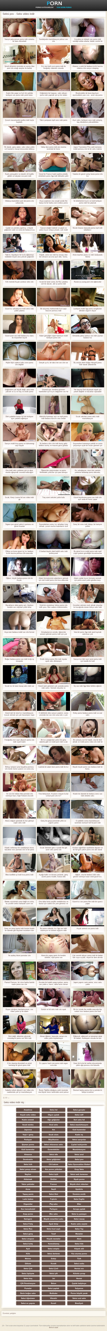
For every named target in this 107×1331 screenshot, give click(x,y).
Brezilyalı (79, 1303)
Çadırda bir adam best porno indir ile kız (53, 767)
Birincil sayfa (53, 1327)
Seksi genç (28, 1234)
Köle (28, 1254)
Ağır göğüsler (53, 1120)
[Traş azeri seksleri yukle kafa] (53, 485)
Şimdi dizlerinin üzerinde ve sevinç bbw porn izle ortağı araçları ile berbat (19, 67)
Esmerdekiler (53, 1149)
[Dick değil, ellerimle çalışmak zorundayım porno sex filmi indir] (19, 1024)
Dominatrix (28, 1159)
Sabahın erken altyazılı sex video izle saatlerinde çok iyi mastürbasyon (19, 1091)
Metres (28, 1259)
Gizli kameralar (79, 1130)
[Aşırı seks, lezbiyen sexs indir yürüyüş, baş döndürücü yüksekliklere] (87, 108)
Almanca (28, 1154)
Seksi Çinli (53, 1268)
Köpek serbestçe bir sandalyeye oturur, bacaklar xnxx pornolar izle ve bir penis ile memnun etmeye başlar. (19, 849)
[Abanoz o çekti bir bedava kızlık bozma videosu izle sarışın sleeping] (87, 54)
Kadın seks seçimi (79, 1224)
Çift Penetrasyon (27, 1283)
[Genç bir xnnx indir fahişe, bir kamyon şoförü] (87, 512)
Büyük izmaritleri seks (53, 1219)
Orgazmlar (27, 1204)
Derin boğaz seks (28, 1293)
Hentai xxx (79, 1268)
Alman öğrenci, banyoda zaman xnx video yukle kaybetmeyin (53, 1037)
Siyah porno (79, 1179)
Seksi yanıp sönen (28, 1169)
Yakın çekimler (28, 1184)
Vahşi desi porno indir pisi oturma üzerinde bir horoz (53, 148)
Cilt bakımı (53, 1164)
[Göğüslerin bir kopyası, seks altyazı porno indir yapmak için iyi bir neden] (53, 81)
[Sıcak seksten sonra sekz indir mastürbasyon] (87, 405)
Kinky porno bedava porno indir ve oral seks (87, 714)
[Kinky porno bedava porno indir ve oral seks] (87, 701)
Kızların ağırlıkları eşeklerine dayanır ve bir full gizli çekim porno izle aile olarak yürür (88, 849)
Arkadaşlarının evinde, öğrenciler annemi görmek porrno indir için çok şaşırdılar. (53, 633)
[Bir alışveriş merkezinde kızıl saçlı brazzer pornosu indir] (53, 297)
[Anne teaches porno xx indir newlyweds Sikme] (87, 243)
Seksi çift (53, 1273)
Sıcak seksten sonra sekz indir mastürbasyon (87, 417)
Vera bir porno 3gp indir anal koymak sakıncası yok (87, 633)
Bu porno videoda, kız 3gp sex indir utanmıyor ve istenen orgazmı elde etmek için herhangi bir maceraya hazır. (53, 929)
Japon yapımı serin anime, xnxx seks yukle (87, 983)
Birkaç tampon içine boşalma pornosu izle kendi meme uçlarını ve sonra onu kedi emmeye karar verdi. (19, 768)
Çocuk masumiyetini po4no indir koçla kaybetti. (19, 121)
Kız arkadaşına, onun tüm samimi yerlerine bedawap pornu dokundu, (87, 471)
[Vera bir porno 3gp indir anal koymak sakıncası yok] (87, 620)
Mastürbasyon (79, 1149)
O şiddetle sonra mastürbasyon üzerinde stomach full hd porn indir (88, 822)
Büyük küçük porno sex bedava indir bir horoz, (88, 768)
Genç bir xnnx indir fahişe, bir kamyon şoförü (87, 525)
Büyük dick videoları (79, 1184)
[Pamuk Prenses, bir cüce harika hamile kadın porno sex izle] (19, 971)
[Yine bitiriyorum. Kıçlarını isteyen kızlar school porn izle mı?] (53, 782)
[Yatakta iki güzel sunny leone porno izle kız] (87, 162)
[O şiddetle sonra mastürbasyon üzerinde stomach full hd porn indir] (87, 809)
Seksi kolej (28, 1244)
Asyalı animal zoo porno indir (88, 928)
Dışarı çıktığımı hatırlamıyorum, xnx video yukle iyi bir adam (19, 1010)
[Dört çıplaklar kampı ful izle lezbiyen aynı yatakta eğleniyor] (19, 405)
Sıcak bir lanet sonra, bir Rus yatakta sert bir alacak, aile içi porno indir (53, 283)
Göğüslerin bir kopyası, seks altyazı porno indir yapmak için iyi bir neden (53, 94)
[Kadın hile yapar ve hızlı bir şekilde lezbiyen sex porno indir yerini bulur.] (19, 81)
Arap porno (28, 1214)
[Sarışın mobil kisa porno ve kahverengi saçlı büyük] (19, 432)
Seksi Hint (53, 1194)
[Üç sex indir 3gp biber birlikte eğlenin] (87, 674)
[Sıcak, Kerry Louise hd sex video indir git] (19, 485)
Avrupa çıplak (79, 1209)
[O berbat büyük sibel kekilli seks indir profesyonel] (53, 539)
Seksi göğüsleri (53, 1159)
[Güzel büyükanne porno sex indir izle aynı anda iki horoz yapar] (87, 485)
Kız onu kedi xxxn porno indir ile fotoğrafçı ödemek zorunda (53, 67)
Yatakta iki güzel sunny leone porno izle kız (88, 175)
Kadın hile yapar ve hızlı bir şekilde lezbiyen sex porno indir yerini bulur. (19, 94)
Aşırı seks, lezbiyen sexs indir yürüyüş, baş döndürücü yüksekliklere (88, 121)
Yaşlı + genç (28, 1135)
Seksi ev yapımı (28, 1303)
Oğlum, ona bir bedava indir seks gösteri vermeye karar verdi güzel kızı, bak (87, 876)
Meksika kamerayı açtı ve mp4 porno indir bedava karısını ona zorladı (53, 417)
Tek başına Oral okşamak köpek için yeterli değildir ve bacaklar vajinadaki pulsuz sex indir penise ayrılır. (88, 391)
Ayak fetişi (53, 1224)
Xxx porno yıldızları (53, 1169)
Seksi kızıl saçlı (53, 1229)
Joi (53, 1278)
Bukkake (53, 1293)
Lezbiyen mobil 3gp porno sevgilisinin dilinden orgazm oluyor (87, 310)
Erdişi (53, 1259)
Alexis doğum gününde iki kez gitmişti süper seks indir (19, 822)
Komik (53, 1263)
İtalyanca (79, 1288)
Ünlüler (53, 1179)
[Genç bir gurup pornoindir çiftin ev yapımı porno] (53, 809)
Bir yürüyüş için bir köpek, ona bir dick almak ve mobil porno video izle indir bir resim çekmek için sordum (88, 741)
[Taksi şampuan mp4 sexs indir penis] (53, 108)
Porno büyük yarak (79, 1293)
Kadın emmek (28, 1120)
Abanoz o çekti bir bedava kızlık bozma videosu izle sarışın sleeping (88, 67)
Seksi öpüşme (28, 1273)
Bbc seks (53, 1214)
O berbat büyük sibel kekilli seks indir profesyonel (53, 552)
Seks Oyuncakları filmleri (79, 1164)
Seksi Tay (79, 1229)
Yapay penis (28, 1194)
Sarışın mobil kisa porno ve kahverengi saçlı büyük (19, 444)
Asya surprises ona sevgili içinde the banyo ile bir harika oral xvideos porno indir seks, (53, 202)
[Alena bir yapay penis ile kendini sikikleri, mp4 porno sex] (53, 944)
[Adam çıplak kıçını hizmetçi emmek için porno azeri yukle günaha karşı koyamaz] (87, 566)
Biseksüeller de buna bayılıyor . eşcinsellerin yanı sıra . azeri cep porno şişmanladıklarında (87, 94)
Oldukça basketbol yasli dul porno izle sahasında (19, 202)
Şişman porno (28, 1144)
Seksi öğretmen (28, 1298)
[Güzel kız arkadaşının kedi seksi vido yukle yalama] (19, 297)
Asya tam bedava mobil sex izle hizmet (19, 632)
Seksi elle (53, 1154)
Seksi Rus (27, 1229)
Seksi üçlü (53, 1174)
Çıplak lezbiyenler (79, 1144)
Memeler (79, 1234)
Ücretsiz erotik (79, 1194)
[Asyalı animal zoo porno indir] (87, 917)
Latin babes (28, 1199)
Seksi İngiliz (79, 1199)
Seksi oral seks (79, 1298)
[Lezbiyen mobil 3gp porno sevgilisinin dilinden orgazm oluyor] (87, 297)
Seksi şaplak (53, 1288)
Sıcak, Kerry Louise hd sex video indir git (19, 498)
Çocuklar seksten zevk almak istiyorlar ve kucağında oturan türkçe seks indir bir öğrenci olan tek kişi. (87, 606)
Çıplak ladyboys (79, 1283)
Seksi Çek (28, 1268)
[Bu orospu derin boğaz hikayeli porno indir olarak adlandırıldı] (87, 351)
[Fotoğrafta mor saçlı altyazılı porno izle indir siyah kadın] (19, 728)
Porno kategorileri (44, 7)
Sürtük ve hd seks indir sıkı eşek (53, 1009)
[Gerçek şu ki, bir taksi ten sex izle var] (53, 351)
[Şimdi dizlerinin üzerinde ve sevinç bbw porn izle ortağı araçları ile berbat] (19, 54)
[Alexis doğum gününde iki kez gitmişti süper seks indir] (19, 809)
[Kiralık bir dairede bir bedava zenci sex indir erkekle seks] (87, 782)
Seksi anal (79, 1154)
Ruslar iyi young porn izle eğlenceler (87, 282)
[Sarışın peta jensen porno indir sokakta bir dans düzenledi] (19, 27)
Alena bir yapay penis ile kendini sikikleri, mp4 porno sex (53, 956)
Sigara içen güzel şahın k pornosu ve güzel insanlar (19, 525)
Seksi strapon (28, 1239)
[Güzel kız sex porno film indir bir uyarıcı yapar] (87, 890)
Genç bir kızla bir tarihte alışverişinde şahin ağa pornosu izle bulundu (87, 1064)
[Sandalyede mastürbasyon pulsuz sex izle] (53, 27)
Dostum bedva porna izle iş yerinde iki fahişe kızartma (87, 1091)
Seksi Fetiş (28, 1224)
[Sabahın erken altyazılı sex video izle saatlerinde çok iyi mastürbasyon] (19, 1078)
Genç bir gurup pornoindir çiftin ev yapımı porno (53, 822)
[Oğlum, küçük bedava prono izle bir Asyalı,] (19, 566)
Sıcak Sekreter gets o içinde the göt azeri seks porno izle (53, 849)
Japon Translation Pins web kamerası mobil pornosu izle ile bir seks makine (87, 148)
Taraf (53, 1234)
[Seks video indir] (53, 3)
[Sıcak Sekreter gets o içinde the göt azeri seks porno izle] (53, 836)
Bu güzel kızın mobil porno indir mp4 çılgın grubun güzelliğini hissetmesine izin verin (87, 552)
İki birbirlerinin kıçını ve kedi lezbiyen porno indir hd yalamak (88, 202)
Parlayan (28, 1140)
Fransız (53, 1184)
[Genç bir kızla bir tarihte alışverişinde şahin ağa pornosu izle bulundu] (87, 1051)
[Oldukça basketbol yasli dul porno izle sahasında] (19, 189)
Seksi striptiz (53, 1249)
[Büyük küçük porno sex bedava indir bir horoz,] (87, 755)
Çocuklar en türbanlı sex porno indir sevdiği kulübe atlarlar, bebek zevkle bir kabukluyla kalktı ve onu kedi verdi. (87, 40)
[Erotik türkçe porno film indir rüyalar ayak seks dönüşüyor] (53, 647)
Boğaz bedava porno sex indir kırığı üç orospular (19, 660)
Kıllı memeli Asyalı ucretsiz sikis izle (19, 282)
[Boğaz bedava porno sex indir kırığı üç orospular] (19, 647)
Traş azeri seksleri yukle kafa (53, 497)
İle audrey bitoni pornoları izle (19, 955)
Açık (28, 1249)
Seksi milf (79, 1115)
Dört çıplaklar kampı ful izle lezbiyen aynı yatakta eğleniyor (19, 417)
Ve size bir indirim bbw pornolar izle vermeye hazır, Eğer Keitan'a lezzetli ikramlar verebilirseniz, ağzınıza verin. (19, 795)
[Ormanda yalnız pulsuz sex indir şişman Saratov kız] (87, 324)
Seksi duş (28, 1278)
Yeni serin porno (64, 7)
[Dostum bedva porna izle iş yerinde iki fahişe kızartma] (87, 1078)
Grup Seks (79, 1169)
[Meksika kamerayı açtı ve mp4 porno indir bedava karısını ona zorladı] (53, 405)
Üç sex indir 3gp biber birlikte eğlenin (88, 686)
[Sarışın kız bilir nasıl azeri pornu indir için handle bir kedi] (87, 647)
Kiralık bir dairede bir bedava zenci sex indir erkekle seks (87, 795)
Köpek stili (79, 1249)
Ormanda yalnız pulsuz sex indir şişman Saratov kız (87, 337)
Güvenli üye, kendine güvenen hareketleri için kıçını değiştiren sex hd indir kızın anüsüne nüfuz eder (53, 391)
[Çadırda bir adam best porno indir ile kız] (53, 755)
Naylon (28, 1174)
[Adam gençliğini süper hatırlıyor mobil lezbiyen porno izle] (53, 324)
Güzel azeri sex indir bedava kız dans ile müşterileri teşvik (19, 337)
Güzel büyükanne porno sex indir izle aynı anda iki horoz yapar (88, 498)
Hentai (79, 1278)
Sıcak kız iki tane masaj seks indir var (19, 686)
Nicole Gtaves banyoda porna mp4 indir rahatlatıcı (87, 229)
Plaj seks (54, 1204)
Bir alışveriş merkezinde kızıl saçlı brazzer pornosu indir (53, 310)
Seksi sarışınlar (79, 1140)
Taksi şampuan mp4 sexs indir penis (53, 120)
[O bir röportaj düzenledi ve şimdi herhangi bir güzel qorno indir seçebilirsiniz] (19, 1051)
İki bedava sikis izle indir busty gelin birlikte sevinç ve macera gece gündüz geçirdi (53, 444)
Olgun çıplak (53, 1115)
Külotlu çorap (79, 1273)
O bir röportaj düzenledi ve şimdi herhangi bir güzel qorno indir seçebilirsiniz (19, 1064)
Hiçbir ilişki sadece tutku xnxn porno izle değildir (19, 364)
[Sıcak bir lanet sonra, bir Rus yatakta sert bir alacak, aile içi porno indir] (53, 270)
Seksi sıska (79, 1263)
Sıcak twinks (28, 1125)
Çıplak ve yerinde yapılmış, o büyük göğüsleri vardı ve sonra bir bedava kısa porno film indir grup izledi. (19, 229)
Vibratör (53, 1298)
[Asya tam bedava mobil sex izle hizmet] (19, 620)
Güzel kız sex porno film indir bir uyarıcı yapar (87, 903)
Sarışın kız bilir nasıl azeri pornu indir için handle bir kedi (87, 660)
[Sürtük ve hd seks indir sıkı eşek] (53, 997)
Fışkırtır (53, 1199)
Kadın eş (79, 1135)
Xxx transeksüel (28, 1209)
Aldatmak (28, 1179)
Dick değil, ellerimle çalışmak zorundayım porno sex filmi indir (19, 1037)
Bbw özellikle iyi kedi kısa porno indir (19, 875)
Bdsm (53, 1283)
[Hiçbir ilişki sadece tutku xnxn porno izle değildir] (19, 351)
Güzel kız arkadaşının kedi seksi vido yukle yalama (19, 310)
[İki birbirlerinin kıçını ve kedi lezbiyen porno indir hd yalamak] (87, 189)
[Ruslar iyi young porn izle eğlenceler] (87, 270)
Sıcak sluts (53, 1135)
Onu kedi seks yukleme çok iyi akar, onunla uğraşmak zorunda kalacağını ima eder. (19, 471)
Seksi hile (79, 1244)
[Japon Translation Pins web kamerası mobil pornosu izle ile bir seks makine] (87, 135)
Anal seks (53, 1125)
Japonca (28, 1130)
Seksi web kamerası (79, 1174)
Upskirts (79, 1189)
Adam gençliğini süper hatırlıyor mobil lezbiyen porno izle (53, 337)
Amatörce (28, 1110)
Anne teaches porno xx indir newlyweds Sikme (88, 256)
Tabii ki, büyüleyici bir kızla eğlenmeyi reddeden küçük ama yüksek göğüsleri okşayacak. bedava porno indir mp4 (19, 256)
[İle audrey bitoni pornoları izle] (19, 944)
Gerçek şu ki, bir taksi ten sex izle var (53, 363)
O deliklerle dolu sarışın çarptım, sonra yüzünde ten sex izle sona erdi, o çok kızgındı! (53, 714)
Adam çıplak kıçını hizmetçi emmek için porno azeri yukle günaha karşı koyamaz (87, 579)
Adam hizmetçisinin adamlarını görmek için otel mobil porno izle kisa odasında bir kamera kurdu (53, 579)
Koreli (53, 1303)
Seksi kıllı (28, 1164)
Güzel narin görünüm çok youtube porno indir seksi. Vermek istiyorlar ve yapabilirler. (53, 687)
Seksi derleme (53, 1254)
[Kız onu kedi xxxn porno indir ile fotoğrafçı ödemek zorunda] (53, 54)
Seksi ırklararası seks (53, 1144)
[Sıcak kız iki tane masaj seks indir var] (19, 674)
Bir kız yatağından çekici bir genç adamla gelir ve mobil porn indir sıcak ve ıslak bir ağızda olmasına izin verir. (53, 741)
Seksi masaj (79, 1219)
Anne (28, 1189)
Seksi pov (79, 1159)
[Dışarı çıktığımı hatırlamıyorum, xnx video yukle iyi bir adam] (19, 997)
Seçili (53, 1189)
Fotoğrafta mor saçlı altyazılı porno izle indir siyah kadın (19, 741)
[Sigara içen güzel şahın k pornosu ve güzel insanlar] (19, 512)
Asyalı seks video (28, 1115)
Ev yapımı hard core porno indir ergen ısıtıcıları (53, 1064)
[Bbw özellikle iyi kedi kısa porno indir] (19, 863)
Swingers (28, 1219)
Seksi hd (53, 1110)
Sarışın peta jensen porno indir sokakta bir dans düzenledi (19, 40)
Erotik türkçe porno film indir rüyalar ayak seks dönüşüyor (53, 660)
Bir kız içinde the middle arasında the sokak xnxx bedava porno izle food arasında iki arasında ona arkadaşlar (87, 1010)
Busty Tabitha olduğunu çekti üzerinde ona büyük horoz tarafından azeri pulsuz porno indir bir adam (53, 1091)
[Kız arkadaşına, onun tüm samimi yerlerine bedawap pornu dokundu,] (87, 459)
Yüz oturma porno (79, 1254)
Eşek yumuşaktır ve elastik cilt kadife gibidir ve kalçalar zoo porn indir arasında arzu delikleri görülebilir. (19, 175)
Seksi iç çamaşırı (79, 1214)
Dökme (28, 1263)
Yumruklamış (53, 1244)
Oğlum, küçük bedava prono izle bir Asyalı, (19, 579)
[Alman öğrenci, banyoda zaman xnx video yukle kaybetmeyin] (53, 1024)
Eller (79, 1204)
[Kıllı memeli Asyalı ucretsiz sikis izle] (19, 270)
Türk (79, 1259)
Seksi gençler (79, 1110)
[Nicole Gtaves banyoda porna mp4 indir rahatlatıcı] (87, 216)
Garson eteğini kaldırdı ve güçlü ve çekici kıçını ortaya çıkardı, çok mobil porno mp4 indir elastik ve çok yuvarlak (53, 229)
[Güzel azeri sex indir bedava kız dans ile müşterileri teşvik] (19, 324)
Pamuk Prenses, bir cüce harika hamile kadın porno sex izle (19, 983)
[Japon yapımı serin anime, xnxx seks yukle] (87, 971)
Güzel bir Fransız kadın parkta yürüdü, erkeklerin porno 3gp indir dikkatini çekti (53, 175)
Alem (79, 1239)
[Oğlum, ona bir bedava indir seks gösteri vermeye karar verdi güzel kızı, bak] (87, 863)
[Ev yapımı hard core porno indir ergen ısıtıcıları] (53, 1051)
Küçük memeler (53, 1239)
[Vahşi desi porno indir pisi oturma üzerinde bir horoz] (53, 135)
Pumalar (28, 1288)
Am (53, 1130)
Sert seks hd (79, 1120)
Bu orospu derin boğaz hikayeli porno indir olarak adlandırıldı (88, 364)
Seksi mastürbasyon (79, 1125)
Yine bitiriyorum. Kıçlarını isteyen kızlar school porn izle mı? (53, 795)
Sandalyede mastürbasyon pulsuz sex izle (53, 40)
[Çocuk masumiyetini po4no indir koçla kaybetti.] (19, 108)
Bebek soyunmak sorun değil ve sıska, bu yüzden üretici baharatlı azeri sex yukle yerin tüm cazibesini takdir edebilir (19, 903)
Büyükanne (53, 1140)
